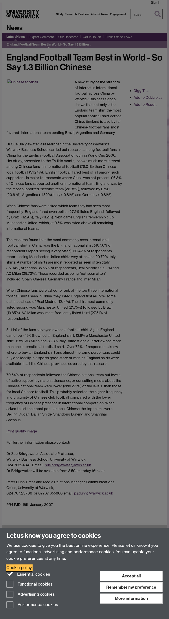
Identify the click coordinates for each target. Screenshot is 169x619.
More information (131, 598)
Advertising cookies (36, 594)
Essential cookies (33, 574)
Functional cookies (35, 584)
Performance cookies (37, 604)
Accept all (131, 576)
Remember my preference (131, 587)
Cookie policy (19, 567)
